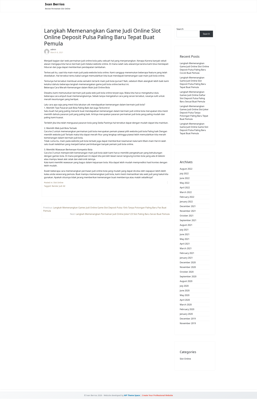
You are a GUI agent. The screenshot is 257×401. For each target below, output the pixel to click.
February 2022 (187, 196)
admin (53, 49)
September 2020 (188, 276)
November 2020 (188, 267)
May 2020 (184, 295)
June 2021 (185, 234)
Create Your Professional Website (157, 395)
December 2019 (188, 318)
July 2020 (184, 285)
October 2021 (187, 215)
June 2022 (185, 178)
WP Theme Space (132, 395)
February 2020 (187, 309)
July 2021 (184, 229)
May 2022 (184, 182)
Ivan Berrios (55, 4)
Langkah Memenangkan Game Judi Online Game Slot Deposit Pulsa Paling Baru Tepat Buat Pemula (194, 128)
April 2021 (185, 243)
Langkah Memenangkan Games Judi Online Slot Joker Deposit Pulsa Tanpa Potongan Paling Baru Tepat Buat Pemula (194, 113)
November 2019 (188, 323)
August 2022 (186, 168)
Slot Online (58, 182)
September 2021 (188, 220)
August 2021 (186, 225)
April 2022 (185, 187)
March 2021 (186, 248)
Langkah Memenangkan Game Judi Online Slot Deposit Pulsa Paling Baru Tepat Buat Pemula (193, 82)
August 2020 (186, 281)
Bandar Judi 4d (58, 186)
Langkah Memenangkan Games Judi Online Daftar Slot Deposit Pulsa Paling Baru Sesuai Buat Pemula (192, 96)
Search (180, 29)
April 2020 (185, 299)
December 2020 (188, 262)
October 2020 (187, 271)
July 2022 (184, 173)
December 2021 (188, 206)
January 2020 (186, 313)
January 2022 (186, 201)
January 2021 (186, 257)
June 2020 (185, 290)
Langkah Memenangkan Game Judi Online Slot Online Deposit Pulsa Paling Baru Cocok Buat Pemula (194, 68)
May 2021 (184, 239)
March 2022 (186, 192)
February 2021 (187, 253)
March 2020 (186, 304)
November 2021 (188, 210)
